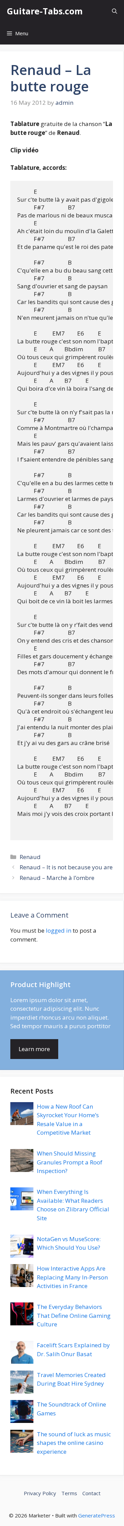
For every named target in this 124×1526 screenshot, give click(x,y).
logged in (58, 930)
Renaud (30, 857)
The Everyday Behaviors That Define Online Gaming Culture (74, 1315)
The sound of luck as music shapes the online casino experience (74, 1442)
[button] (114, 11)
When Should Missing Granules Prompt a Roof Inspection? (69, 1162)
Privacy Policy (40, 1493)
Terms (69, 1493)
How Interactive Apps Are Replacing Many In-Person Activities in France (72, 1277)
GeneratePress (96, 1515)
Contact (91, 1493)
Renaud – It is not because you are (66, 867)
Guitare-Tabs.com (45, 11)
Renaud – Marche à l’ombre (57, 878)
